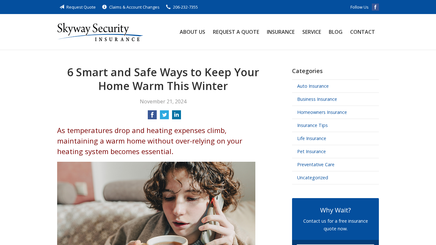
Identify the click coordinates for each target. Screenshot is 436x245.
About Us (192, 31)
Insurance (281, 31)
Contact (362, 31)
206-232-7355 (185, 7)
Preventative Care (316, 164)
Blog (335, 31)
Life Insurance (311, 138)
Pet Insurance (311, 151)
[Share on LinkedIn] (176, 116)
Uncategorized (312, 177)
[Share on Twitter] (164, 116)
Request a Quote (236, 31)
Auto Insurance (313, 86)
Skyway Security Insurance (100, 32)
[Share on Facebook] (152, 116)
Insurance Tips (312, 125)
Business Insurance (317, 99)
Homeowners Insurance (322, 112)
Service (311, 31)
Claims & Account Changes (134, 7)
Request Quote (81, 7)
